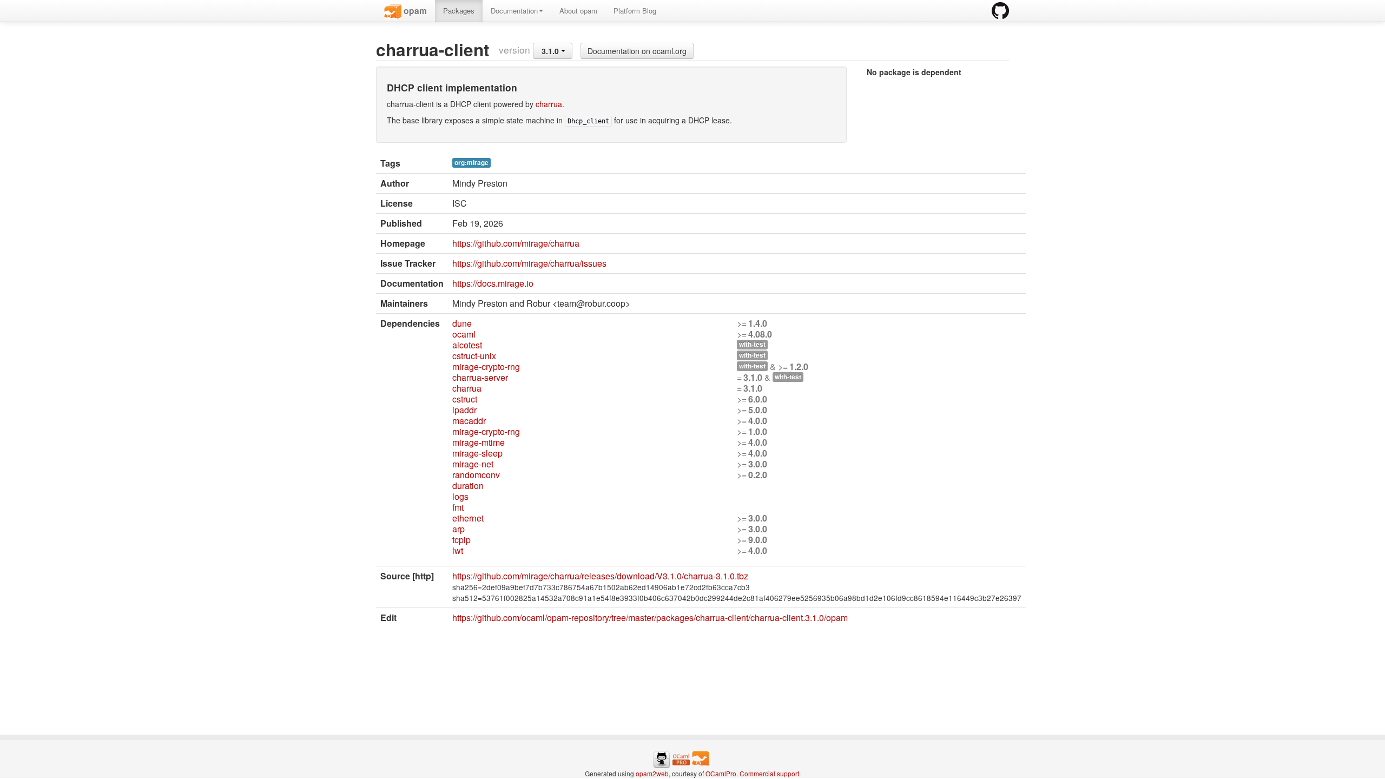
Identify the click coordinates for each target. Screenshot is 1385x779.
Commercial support (769, 773)
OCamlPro (720, 773)
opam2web (652, 773)
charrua (549, 103)
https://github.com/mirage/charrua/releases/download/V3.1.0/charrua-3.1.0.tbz (600, 576)
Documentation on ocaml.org (637, 50)
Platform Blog (635, 10)
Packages (458, 10)
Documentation (514, 10)
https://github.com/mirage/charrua (515, 243)
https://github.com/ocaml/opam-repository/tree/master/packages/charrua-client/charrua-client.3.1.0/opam (650, 617)
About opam (578, 10)
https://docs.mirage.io (492, 283)
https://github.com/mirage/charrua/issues (529, 263)
